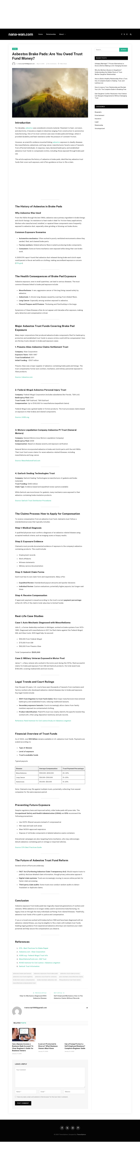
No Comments (52, 63)
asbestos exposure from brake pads (46, 973)
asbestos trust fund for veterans (46, 976)
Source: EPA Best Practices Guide (28, 847)
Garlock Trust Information (29, 966)
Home (40, 34)
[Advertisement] (61, 14)
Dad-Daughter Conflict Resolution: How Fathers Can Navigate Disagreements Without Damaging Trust (111, 96)
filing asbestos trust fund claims (70, 980)
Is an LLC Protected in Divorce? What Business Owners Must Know (48, 1046)
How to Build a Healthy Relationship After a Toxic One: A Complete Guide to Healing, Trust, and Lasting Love (111, 81)
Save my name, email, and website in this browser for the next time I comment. (42, 1097)
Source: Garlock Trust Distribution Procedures (33, 501)
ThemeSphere (81, 1134)
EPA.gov (19, 263)
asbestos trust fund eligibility (23, 976)
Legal (15, 49)
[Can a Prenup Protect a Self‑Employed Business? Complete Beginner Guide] (76, 1034)
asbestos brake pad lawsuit (22, 973)
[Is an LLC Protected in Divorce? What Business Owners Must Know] (50, 1034)
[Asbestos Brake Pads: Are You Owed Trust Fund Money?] (50, 93)
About (61, 34)
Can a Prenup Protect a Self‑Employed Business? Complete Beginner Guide (75, 1046)
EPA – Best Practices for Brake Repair (33, 948)
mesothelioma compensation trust (24, 983)
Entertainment (99, 115)
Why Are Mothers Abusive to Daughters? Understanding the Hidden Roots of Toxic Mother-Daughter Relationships (108, 72)
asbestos (29, 128)
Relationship (51, 34)
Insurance (98, 118)
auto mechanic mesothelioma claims (71, 976)
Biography (98, 112)
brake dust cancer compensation (24, 980)
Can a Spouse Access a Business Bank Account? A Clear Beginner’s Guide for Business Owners (22, 1047)
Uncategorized (100, 128)
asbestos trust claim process (70, 973)
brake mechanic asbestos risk (47, 980)
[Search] (130, 34)
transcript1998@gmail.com (26, 63)
